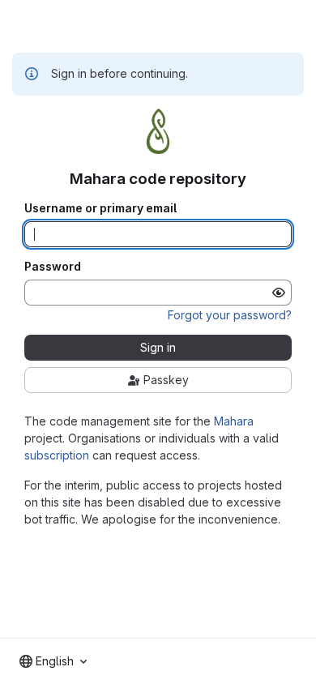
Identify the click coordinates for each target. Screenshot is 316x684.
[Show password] (279, 293)
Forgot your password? (230, 315)
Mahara (234, 421)
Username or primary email (100, 208)
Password (52, 266)
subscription (56, 455)
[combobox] (53, 661)
